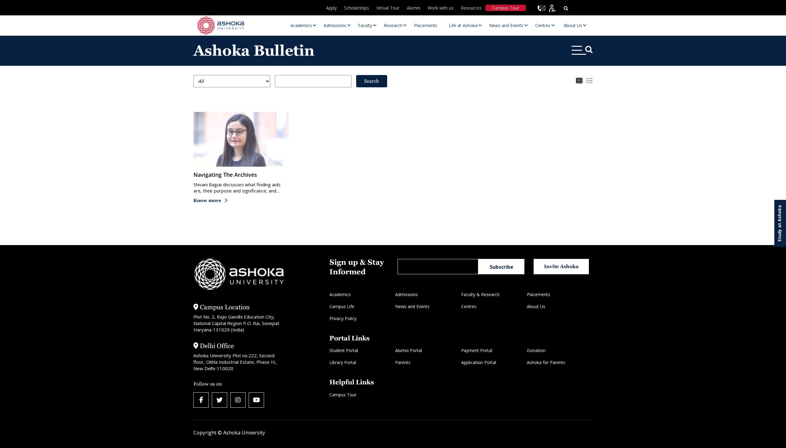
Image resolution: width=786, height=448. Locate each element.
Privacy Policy (342, 318)
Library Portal (342, 362)
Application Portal (478, 362)
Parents (403, 362)
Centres (469, 306)
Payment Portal (476, 350)
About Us (536, 306)
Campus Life (341, 306)
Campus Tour (505, 8)
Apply (331, 8)
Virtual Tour (387, 8)
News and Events (412, 306)
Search (371, 81)
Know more (207, 200)
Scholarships (356, 8)
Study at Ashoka (779, 223)
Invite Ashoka (561, 266)
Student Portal (343, 350)
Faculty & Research (480, 294)
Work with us (440, 8)
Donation (536, 350)
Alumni (413, 8)
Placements (538, 294)
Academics (340, 294)
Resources (471, 8)
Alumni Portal (408, 350)
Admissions (406, 294)
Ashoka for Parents (546, 362)
